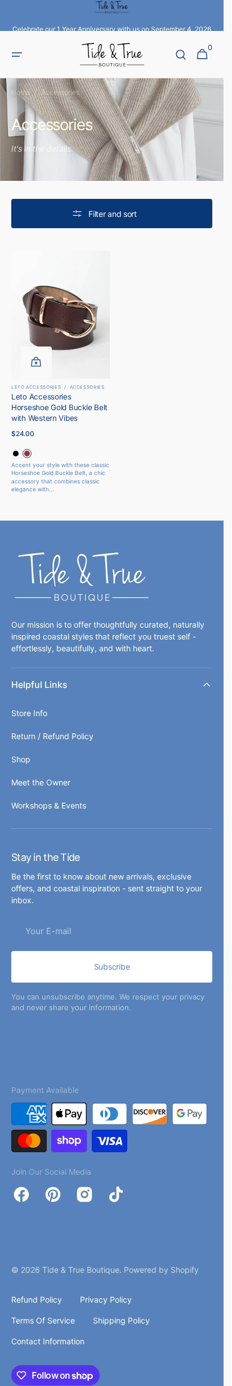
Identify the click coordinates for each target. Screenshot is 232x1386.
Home (20, 92)
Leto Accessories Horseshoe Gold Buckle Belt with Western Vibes (59, 407)
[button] (17, 54)
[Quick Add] (36, 362)
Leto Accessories (36, 387)
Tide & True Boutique (80, 1269)
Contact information (47, 1341)
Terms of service (43, 1320)
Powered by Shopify (161, 1269)
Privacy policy (106, 1299)
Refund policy (36, 1299)
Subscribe (112, 966)
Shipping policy (121, 1320)
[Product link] (60, 372)
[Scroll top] (210, 1372)
